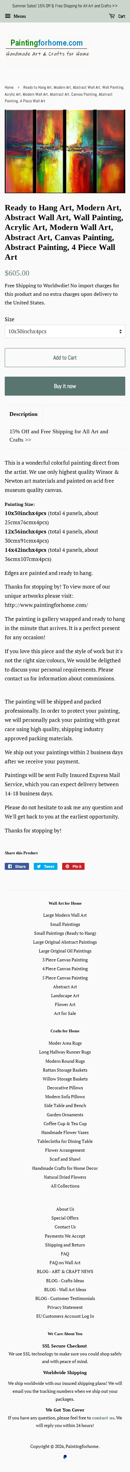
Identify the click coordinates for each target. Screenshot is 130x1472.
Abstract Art (65, 987)
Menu (19, 16)
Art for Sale (65, 1013)
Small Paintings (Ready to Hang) (65, 933)
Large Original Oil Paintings (65, 951)
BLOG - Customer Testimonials (65, 1298)
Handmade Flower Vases (65, 1132)
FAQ (65, 1254)
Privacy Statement (65, 1307)
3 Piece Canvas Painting (65, 960)
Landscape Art (65, 995)
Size (10, 319)
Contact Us (65, 1227)
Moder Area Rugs (65, 1043)
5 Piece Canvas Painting (65, 978)
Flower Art (65, 1004)
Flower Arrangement (65, 1150)
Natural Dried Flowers (65, 1177)
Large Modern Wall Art (65, 915)
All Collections (65, 1186)
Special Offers (65, 1218)
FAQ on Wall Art (65, 1262)
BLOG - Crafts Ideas (65, 1281)
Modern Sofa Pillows (65, 1096)
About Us (65, 1209)
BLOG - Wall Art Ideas (65, 1289)
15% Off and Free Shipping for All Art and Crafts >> (58, 435)
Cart (121, 16)
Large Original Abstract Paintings (65, 942)
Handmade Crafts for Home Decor (65, 1168)
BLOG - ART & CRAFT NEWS (65, 1271)
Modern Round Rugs (65, 1061)
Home (9, 87)
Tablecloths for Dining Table (65, 1141)
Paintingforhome (82, 1446)
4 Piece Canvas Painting (65, 968)
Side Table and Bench (65, 1105)
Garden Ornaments (65, 1115)
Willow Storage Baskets (65, 1079)
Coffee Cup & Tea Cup (65, 1123)
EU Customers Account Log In (65, 1316)
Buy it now (65, 386)
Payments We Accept (65, 1236)
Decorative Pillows (65, 1088)
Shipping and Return (65, 1245)
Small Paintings (65, 924)
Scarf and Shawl (65, 1159)
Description (23, 414)
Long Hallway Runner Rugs (65, 1052)
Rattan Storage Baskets (65, 1070)
